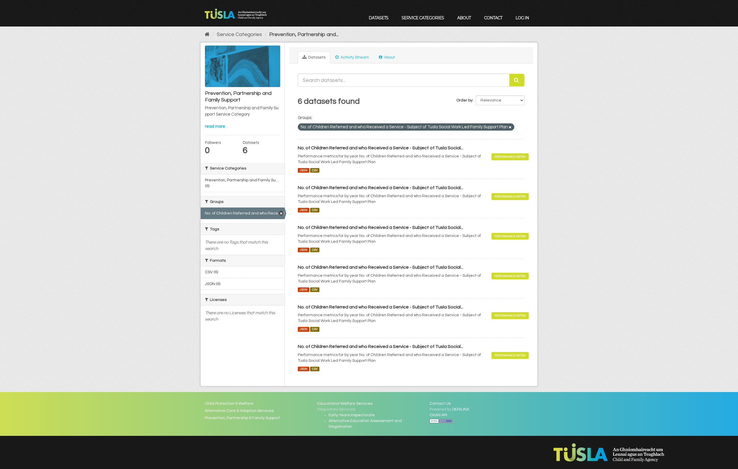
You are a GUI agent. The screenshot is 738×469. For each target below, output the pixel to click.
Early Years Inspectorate (352, 415)
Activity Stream (354, 57)
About (464, 17)
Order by (464, 100)
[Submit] (516, 80)
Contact (493, 17)
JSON (303, 170)
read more (215, 126)
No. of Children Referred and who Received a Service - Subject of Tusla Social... (380, 148)
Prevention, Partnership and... (303, 34)
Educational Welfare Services (344, 404)
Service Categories (423, 17)
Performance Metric (510, 156)
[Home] (207, 34)
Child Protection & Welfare (229, 404)
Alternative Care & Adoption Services (239, 411)
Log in (522, 17)
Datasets (378, 17)
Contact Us (440, 404)
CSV (315, 170)
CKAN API (438, 415)
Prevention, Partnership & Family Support (242, 418)
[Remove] (510, 127)
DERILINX (460, 409)
